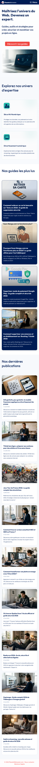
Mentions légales (19, 764)
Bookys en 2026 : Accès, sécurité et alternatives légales (16, 656)
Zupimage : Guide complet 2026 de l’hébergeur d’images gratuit (16, 698)
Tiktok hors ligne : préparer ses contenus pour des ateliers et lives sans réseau (18, 447)
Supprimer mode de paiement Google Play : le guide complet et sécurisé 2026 (19, 293)
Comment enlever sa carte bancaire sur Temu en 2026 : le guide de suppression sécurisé (18, 207)
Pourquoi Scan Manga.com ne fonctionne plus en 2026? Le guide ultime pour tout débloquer (17, 250)
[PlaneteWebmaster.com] (8, 2)
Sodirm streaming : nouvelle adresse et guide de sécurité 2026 (17, 740)
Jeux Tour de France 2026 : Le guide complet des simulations (16, 489)
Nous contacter (29, 762)
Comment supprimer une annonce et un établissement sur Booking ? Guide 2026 (18, 336)
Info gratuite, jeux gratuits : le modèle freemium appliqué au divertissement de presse (18, 402)
